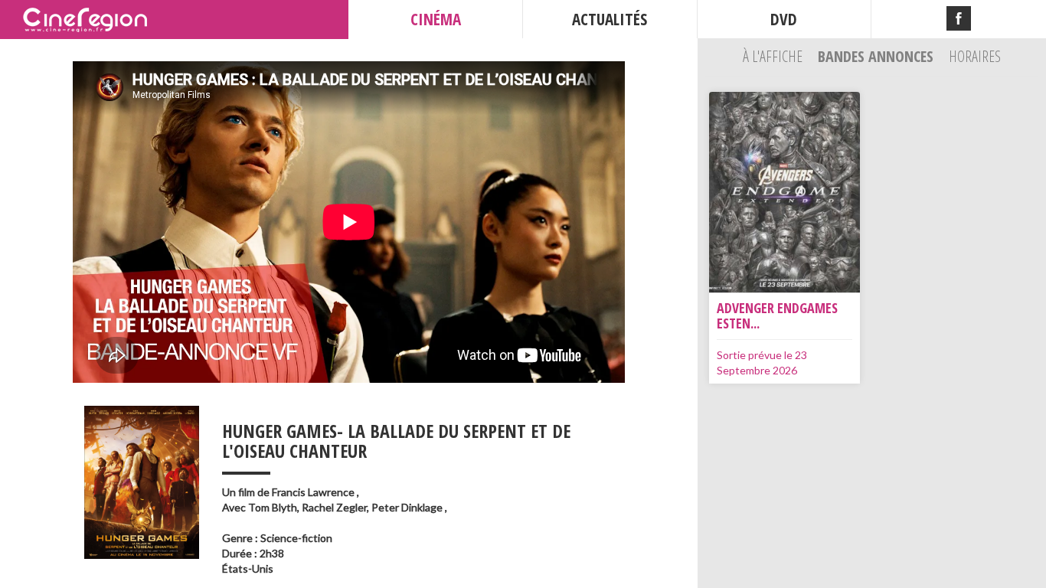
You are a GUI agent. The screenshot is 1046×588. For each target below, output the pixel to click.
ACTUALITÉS (609, 19)
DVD (783, 19)
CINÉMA (435, 19)
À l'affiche (774, 56)
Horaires (975, 56)
